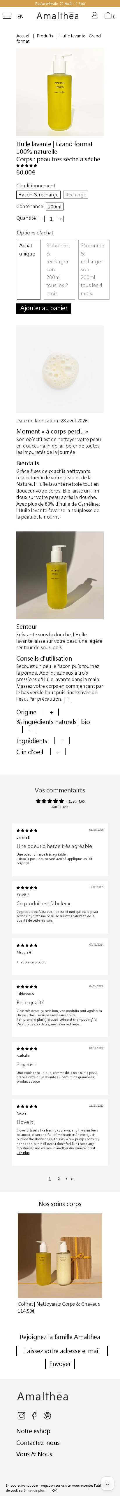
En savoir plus (34, 1490)
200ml (54, 206)
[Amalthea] (58, 17)
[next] (102, 1264)
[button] (26, 165)
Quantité (26, 218)
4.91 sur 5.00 (75, 801)
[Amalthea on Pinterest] (47, 1418)
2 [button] (59, 1178)
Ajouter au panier (43, 308)
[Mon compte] (96, 17)
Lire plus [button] (23, 1152)
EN (20, 16)
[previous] (18, 1264)
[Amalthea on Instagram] (22, 1418)
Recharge (76, 194)
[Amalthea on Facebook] (34, 1418)
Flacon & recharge (38, 194)
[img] (27, 830)
